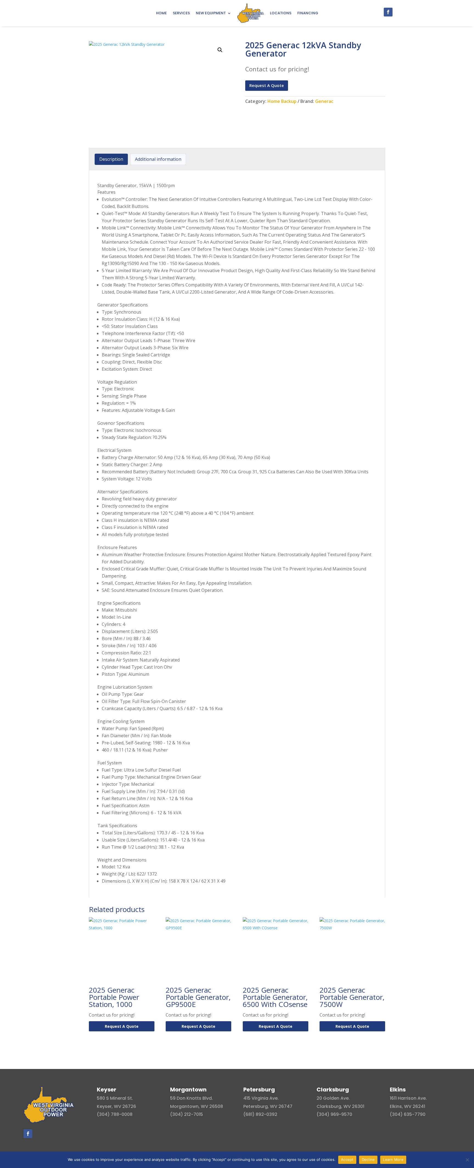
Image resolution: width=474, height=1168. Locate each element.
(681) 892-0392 (260, 1114)
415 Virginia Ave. (261, 1098)
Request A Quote (266, 85)
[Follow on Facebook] (388, 12)
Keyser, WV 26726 (116, 1106)
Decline (368, 1159)
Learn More (393, 1159)
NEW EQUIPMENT (211, 13)
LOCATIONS (280, 13)
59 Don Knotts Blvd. (191, 1098)
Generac (324, 101)
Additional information (158, 159)
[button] (220, 50)
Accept (347, 1159)
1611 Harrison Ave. (408, 1098)
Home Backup (282, 101)
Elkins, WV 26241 (407, 1106)
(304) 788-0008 (114, 1114)
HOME (161, 13)
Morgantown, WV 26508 (196, 1106)
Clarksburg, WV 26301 (340, 1106)
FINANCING (307, 13)
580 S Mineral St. (115, 1098)
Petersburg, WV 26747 (267, 1106)
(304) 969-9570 (334, 1114)
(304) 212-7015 (186, 1114)
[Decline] (467, 1160)
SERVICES (181, 13)
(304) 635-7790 (407, 1114)
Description (111, 159)
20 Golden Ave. (333, 1098)
